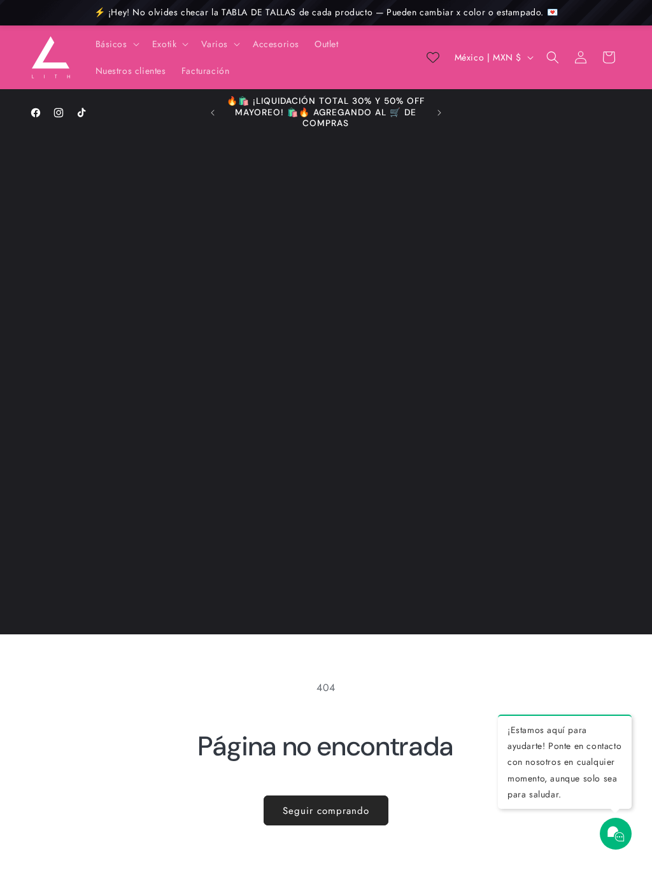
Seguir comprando (326, 811)
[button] (116, 44)
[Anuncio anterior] (213, 113)
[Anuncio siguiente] (439, 113)
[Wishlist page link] (433, 57)
